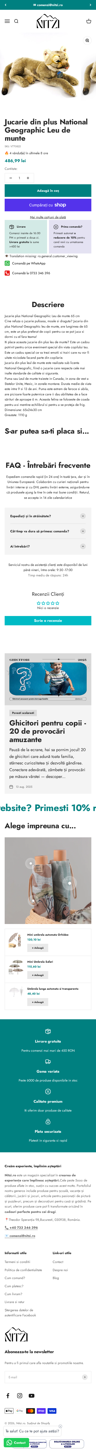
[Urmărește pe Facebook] (8, 1396)
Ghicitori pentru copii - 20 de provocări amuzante (47, 731)
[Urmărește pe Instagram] (20, 1396)
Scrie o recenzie (48, 620)
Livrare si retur (14, 1302)
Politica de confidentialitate (23, 1270)
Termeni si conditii (17, 1261)
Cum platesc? (14, 1286)
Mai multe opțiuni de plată (48, 217)
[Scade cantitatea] (11, 178)
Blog (56, 1278)
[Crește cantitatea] (28, 178)
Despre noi (60, 1270)
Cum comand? (15, 1278)
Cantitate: (11, 168)
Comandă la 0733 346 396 (31, 273)
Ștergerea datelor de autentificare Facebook (20, 1313)
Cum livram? (13, 1294)
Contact (58, 1261)
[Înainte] (90, 4)
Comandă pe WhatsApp (28, 263)
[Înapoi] (5, 4)
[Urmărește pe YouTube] (31, 1396)
